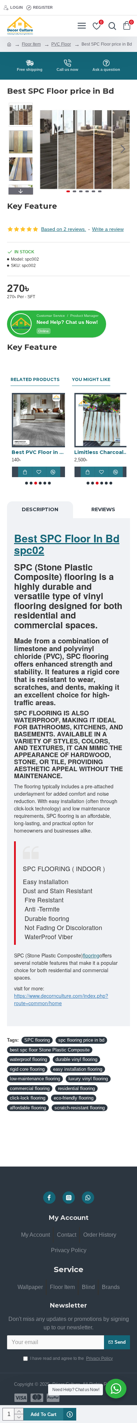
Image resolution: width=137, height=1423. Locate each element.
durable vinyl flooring (76, 1059)
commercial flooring (30, 1088)
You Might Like (91, 379)
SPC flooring (37, 1040)
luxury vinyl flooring (88, 1078)
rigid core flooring (27, 1069)
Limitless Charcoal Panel (99, 452)
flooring (91, 955)
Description (40, 509)
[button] (45, 149)
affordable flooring (28, 1107)
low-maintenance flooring (35, 1078)
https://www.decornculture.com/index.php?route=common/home (61, 999)
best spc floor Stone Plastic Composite (50, 1050)
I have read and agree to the (71, 1358)
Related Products (35, 379)
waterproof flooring (28, 1059)
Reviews (103, 509)
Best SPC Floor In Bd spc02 (66, 543)
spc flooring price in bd (81, 1040)
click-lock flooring (27, 1098)
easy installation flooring (77, 1069)
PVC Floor (61, 44)
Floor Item (31, 44)
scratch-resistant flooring (79, 1107)
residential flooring (76, 1088)
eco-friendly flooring (73, 1098)
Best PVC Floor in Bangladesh (38, 452)
